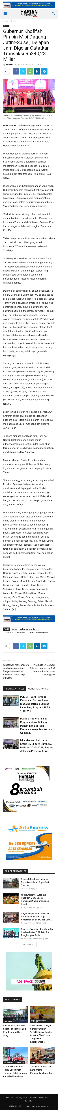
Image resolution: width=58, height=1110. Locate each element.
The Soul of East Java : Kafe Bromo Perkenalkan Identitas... (42, 1069)
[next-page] (10, 759)
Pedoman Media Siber (39, 1097)
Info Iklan (29, 1100)
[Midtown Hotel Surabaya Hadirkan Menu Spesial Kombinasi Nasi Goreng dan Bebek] (11, 898)
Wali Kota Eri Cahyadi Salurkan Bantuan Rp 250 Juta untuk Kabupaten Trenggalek (42, 670)
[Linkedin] (37, 71)
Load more (28, 944)
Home (5, 21)
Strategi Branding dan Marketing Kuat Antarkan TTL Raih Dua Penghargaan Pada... (37, 932)
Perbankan (8, 1021)
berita (14, 629)
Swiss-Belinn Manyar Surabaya (39, 1021)
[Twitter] (23, 71)
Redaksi (9, 64)
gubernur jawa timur (28, 629)
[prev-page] (5, 759)
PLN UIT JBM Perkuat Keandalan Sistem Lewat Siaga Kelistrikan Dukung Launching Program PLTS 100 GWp (35, 704)
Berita (14, 21)
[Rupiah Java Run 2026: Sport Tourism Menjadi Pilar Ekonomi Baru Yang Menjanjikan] (15, 1014)
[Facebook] (16, 71)
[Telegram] (44, 71)
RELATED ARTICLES (14, 688)
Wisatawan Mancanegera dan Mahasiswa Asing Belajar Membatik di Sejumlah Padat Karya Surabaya (16, 671)
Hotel (33, 1062)
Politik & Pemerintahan (38, 633)
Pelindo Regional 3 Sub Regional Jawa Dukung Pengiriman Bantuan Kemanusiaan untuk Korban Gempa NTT (36, 725)
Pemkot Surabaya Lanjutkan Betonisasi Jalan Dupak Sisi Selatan (35, 882)
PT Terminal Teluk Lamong (14, 1062)
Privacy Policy (21, 1097)
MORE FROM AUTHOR (38, 688)
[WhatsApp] (30, 71)
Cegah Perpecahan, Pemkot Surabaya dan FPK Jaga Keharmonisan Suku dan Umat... (37, 916)
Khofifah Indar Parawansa (15, 633)
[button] (5, 13)
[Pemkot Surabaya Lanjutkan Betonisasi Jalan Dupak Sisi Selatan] (11, 883)
